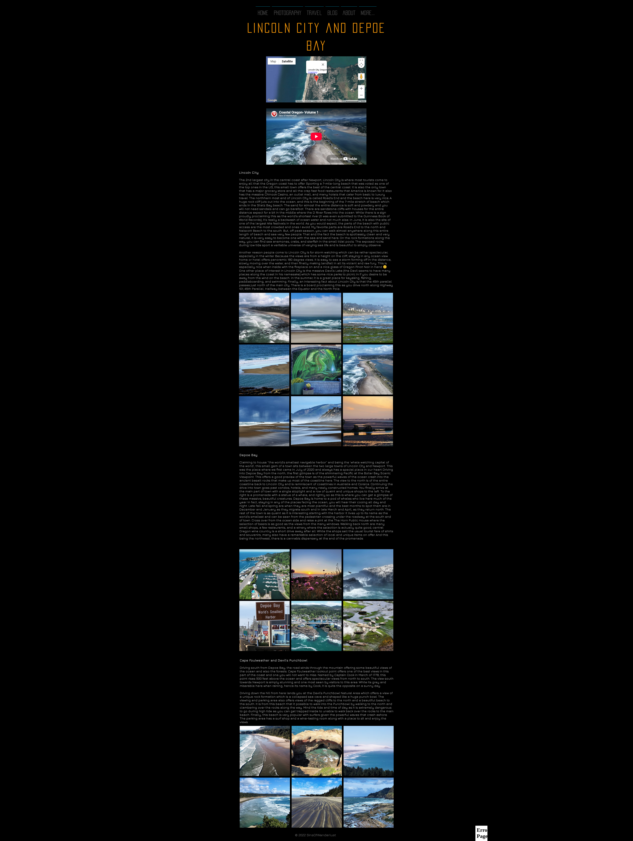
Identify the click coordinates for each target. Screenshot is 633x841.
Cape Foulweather (302, 671)
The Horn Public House (351, 520)
